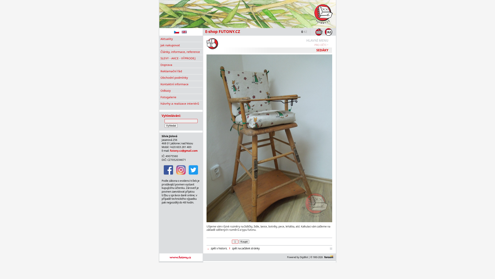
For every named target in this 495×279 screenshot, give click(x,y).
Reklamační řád (171, 71)
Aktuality (166, 39)
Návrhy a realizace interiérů (179, 103)
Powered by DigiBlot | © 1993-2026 (305, 257)
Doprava (166, 65)
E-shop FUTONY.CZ (222, 31)
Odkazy (165, 90)
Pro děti (320, 45)
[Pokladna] (328, 32)
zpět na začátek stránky (244, 248)
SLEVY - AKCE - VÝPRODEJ (177, 58)
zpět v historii (217, 248)
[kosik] (318, 32)
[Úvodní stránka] (247, 14)
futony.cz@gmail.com (184, 150)
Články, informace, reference (180, 52)
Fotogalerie (168, 97)
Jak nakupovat (170, 45)
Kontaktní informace (174, 84)
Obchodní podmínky (174, 77)
